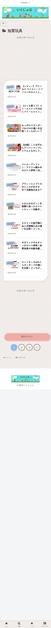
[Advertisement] (25, 57)
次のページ (27, 336)
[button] (44, 457)
